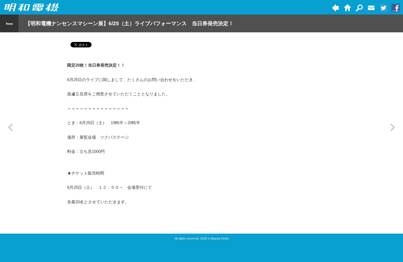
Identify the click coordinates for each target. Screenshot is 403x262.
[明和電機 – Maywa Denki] (31, 7)
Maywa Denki (220, 238)
